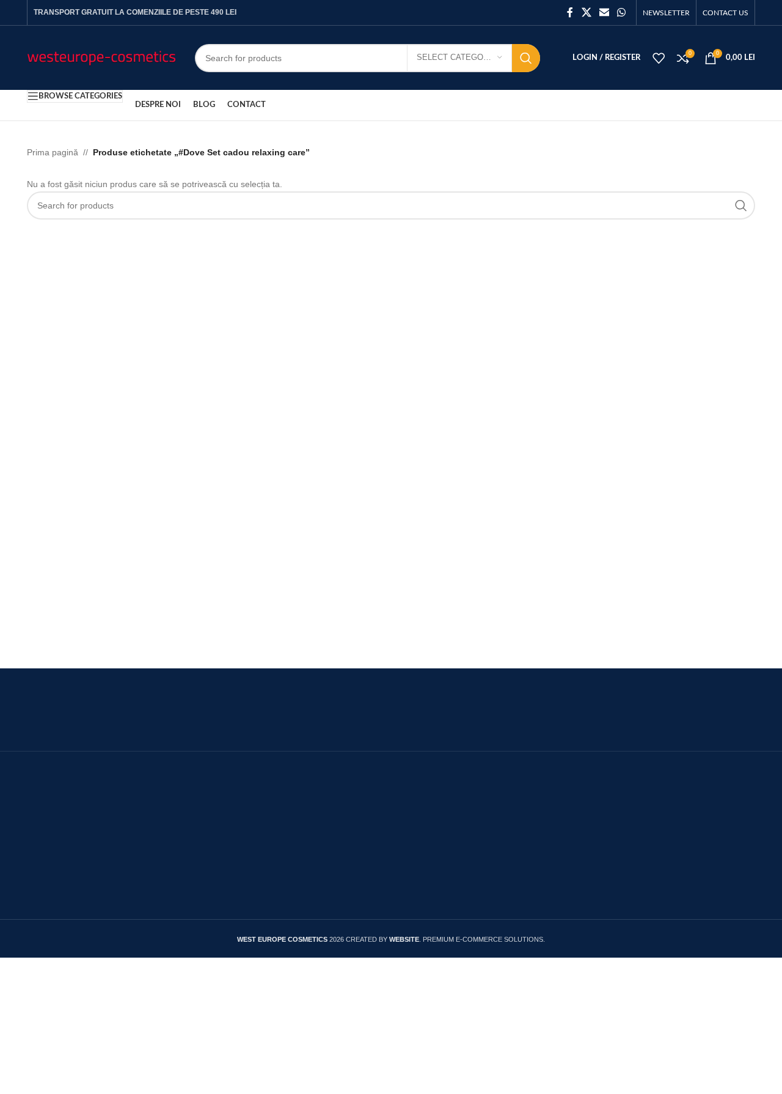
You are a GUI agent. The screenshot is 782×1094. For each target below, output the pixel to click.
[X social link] (586, 12)
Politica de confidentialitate (583, 830)
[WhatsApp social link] (621, 12)
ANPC (290, 821)
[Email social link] (604, 12)
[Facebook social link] (570, 12)
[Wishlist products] (658, 58)
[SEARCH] (526, 58)
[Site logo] (102, 57)
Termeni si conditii (315, 870)
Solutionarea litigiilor (320, 845)
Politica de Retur (561, 854)
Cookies (543, 805)
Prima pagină (52, 152)
